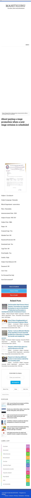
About (6, 495)
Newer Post (5, 389)
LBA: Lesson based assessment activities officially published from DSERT (18, 403)
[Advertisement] (15, 24)
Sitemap (27, 495)
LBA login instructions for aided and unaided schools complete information (17, 433)
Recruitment (6, 457)
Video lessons (6, 454)
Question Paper (7, 465)
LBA (4, 480)
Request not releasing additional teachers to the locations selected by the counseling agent (18, 358)
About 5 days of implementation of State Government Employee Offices (18, 321)
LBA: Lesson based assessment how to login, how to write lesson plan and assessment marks (17, 416)
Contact (11, 495)
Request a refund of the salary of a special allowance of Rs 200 (17, 347)
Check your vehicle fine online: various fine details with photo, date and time (18, 409)
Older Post (25, 389)
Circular (5, 461)
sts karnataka (6, 484)
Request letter (8, 113)
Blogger (4, 494)
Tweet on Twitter (14, 291)
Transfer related (7, 472)
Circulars (5, 446)
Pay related (6, 476)
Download (5, 450)
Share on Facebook (14, 286)
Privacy (16, 495)
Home (3, 113)
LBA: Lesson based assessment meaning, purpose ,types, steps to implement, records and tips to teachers (18, 428)
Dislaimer (21, 495)
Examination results (8, 469)
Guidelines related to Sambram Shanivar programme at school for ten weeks (17, 421)
